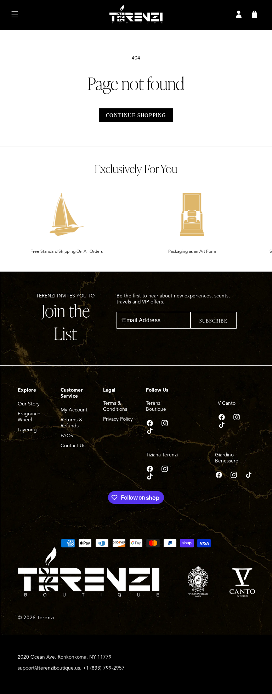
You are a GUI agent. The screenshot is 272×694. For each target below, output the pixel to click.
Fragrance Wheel (29, 417)
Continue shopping (136, 115)
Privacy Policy (118, 419)
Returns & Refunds (72, 423)
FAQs (67, 436)
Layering (27, 430)
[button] (15, 14)
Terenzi (46, 618)
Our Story (29, 404)
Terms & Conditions (115, 406)
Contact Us (73, 446)
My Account (74, 410)
